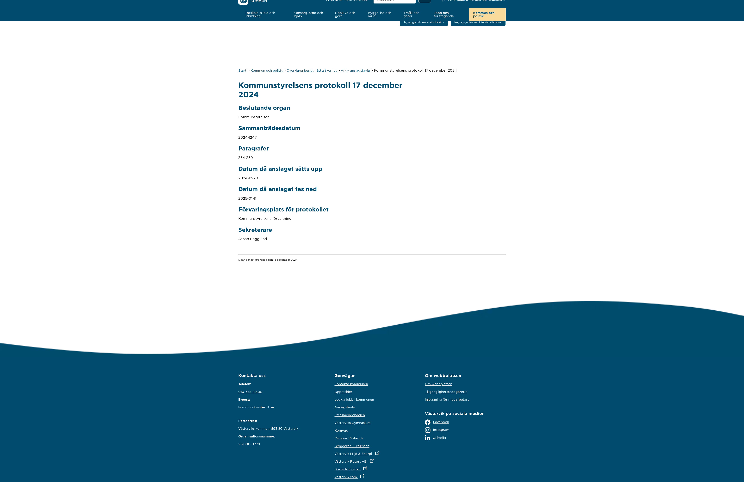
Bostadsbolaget (367, 469)
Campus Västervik (348, 438)
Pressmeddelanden (349, 415)
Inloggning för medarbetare (447, 399)
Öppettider (343, 392)
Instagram (441, 430)
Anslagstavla (344, 407)
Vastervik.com (366, 477)
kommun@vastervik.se (256, 407)
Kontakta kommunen (351, 384)
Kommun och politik (266, 70)
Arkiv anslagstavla (355, 70)
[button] (265, 14)
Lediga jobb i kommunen (354, 399)
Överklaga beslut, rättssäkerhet (312, 70)
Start (242, 70)
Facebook (441, 422)
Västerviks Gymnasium (352, 423)
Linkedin (439, 437)
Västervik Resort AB (371, 461)
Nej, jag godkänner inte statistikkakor (478, 22)
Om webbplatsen (438, 384)
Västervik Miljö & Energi (371, 454)
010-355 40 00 (250, 392)
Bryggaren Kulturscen (351, 446)
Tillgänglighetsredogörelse (446, 392)
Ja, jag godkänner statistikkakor (423, 22)
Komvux (341, 430)
